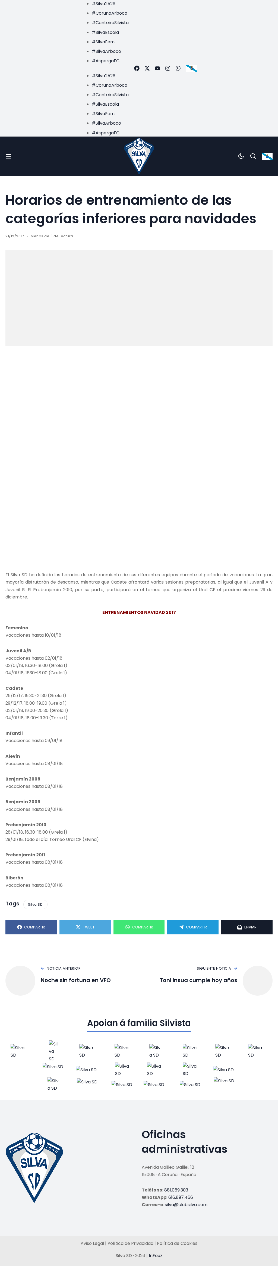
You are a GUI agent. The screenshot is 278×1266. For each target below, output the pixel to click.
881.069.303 (176, 1190)
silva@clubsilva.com (186, 1205)
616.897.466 (180, 1197)
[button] (105, 68)
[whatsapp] (178, 68)
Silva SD (35, 904)
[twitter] (147, 68)
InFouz (155, 1255)
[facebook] (137, 68)
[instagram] (167, 68)
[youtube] (157, 68)
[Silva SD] (139, 156)
